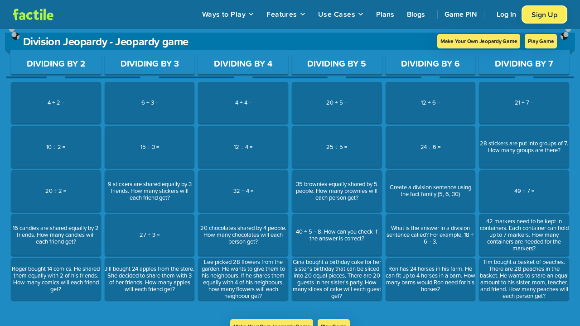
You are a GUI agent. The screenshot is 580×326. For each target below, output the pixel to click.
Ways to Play (224, 14)
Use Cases (336, 14)
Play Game (541, 41)
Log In (506, 14)
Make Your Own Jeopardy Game (478, 41)
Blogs (416, 14)
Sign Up (544, 14)
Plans (385, 14)
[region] (290, 174)
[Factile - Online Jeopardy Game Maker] (33, 14)
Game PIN (461, 14)
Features (281, 14)
